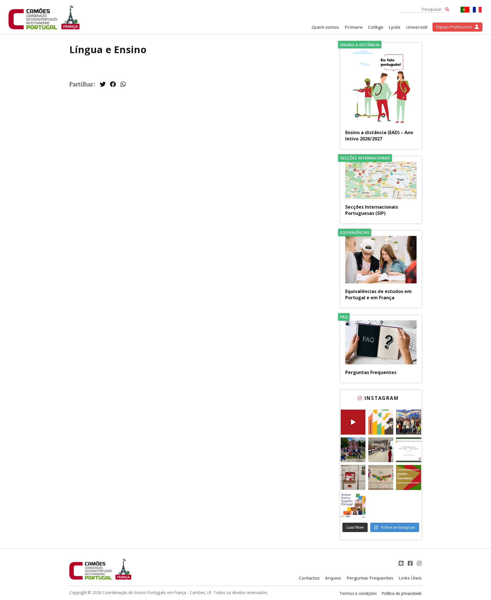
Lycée (394, 27)
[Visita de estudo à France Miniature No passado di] (353, 449)
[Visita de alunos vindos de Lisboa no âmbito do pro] (380, 449)
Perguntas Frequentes (370, 372)
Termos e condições (358, 593)
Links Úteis (410, 578)
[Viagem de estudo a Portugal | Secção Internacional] (353, 422)
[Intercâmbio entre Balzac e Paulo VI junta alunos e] (408, 422)
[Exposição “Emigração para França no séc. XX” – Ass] (353, 477)
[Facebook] (411, 563)
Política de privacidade (402, 593)
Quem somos (325, 27)
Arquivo (333, 578)
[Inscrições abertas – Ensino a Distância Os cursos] (408, 477)
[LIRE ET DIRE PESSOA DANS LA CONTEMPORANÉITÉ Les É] (380, 422)
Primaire (354, 27)
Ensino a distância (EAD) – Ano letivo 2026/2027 (379, 135)
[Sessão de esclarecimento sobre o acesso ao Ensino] (353, 505)
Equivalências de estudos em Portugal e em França (378, 294)
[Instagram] (419, 563)
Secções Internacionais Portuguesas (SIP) (371, 210)
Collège (375, 27)
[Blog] (402, 563)
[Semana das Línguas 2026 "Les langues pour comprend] (380, 477)
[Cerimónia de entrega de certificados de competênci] (408, 449)
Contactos (309, 578)
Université (417, 27)
